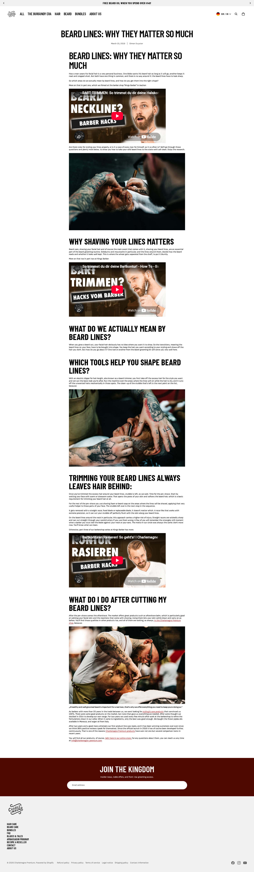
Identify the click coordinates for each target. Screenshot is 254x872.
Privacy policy (77, 862)
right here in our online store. (118, 738)
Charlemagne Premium (24, 862)
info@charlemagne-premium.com (86, 740)
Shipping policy (121, 862)
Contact (11, 845)
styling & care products (153, 711)
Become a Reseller (16, 842)
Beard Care (12, 827)
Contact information (139, 862)
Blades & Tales (15, 836)
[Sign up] (182, 785)
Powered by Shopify (45, 862)
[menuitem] (22, 14)
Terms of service (92, 862)
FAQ (8, 833)
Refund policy (63, 862)
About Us (11, 848)
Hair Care (12, 824)
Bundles (11, 830)
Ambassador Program (18, 839)
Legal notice (107, 862)
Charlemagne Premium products (120, 731)
